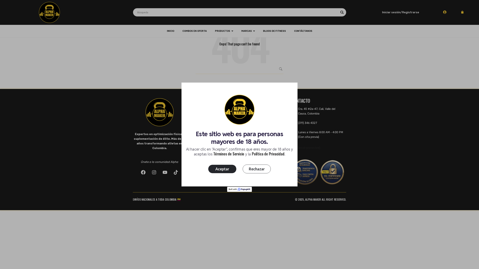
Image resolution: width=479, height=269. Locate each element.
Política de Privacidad (268, 154)
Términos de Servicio (228, 154)
